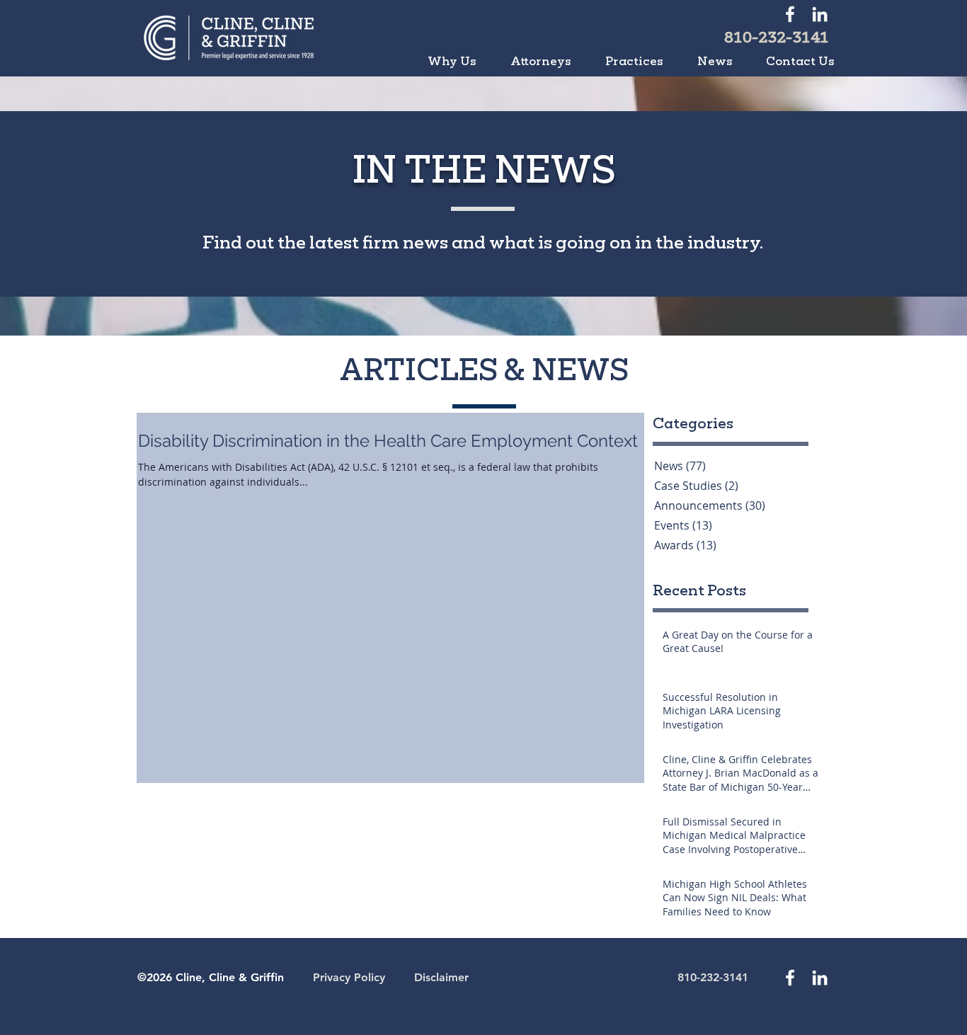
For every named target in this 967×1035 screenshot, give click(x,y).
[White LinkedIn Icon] (819, 14)
